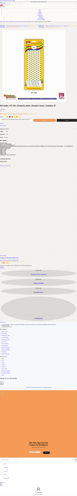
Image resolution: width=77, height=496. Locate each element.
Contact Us (41, 17)
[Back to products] (38, 25)
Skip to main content (11, 0)
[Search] (75, 460)
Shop (4, 21)
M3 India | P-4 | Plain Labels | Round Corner (9, 257)
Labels (7, 21)
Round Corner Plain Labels (13, 260)
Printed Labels (12, 21)
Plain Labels (5, 260)
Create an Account (38, 494)
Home (1, 21)
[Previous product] (0, 24)
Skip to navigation (3, 0)
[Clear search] (75, 4)
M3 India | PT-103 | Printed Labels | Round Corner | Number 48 (56, 25)
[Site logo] (2, 2)
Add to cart (45, 120)
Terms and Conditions (41, 19)
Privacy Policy (41, 18)
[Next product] (39, 24)
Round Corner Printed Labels (21, 21)
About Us (41, 16)
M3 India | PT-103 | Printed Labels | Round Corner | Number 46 (17, 25)
